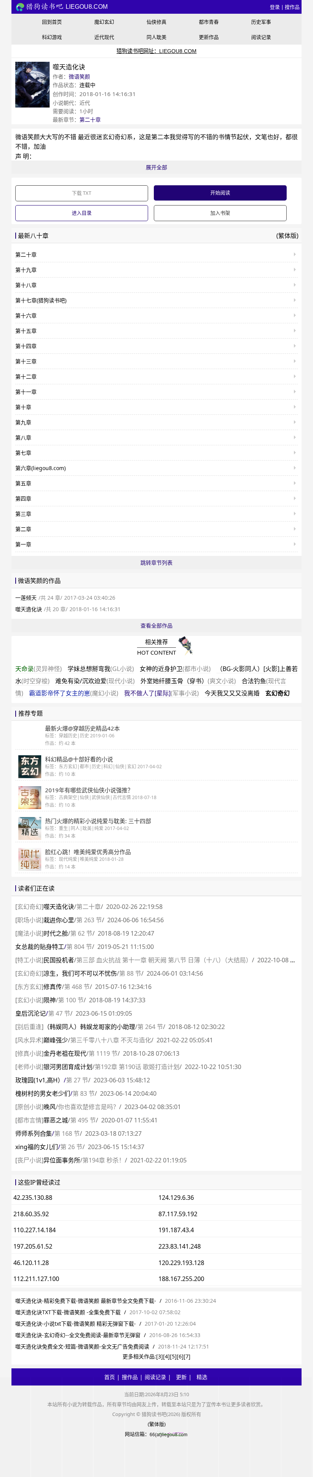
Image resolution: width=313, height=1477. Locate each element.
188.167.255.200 (181, 1279)
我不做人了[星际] (161, 693)
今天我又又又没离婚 (232, 693)
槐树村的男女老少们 (42, 1093)
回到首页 (52, 21)
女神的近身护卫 (175, 669)
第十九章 (26, 269)
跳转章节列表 (156, 562)
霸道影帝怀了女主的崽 (73, 693)
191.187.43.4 (176, 1230)
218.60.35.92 (31, 1214)
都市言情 (29, 1120)
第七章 (23, 452)
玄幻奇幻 (277, 693)
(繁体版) (287, 235)
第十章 (23, 407)
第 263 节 (89, 920)
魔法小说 (29, 933)
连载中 (87, 84)
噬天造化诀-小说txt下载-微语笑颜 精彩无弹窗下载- (75, 1323)
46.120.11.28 (31, 1263)
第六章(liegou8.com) (40, 468)
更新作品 (209, 37)
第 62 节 (81, 933)
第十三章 (26, 361)
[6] (180, 1356)
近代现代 (104, 37)
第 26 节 (71, 1147)
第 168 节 (67, 1133)
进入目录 (82, 212)
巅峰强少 (56, 1040)
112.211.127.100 (36, 1279)
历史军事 (261, 21)
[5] (173, 1356)
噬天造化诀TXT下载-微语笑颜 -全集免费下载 (68, 1312)
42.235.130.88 (32, 1197)
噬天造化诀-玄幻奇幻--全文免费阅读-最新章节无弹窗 (77, 1335)
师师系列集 (33, 1133)
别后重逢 (29, 1027)
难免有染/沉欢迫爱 (95, 681)
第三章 (23, 513)
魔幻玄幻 (104, 21)
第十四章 (26, 346)
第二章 (23, 529)
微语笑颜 (79, 76)
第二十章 (90, 119)
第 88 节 (130, 973)
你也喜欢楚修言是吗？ (88, 1107)
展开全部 (156, 167)
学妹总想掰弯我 (101, 669)
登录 (275, 6)
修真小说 (29, 1053)
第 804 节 (79, 946)
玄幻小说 (29, 1000)
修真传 (53, 987)
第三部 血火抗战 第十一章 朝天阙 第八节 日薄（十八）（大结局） (164, 960)
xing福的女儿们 (36, 1147)
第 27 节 (77, 1080)
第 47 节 (59, 1013)
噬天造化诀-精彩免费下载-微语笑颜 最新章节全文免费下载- (85, 1300)
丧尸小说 (29, 1160)
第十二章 (26, 376)
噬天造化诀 (28, 609)
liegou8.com (86, 6)
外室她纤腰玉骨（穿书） (188, 681)
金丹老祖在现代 (65, 1053)
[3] (159, 1356)
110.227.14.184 (34, 1230)
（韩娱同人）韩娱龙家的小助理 (89, 1027)
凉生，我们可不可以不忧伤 (80, 973)
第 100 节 (71, 1000)
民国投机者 (59, 960)
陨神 (50, 1000)
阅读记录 (261, 37)
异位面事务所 (62, 1160)
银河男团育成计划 (68, 1067)
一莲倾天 (26, 597)
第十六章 (26, 315)
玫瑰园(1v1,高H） (39, 1080)
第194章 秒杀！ (103, 1160)
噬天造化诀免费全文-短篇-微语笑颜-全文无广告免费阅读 (82, 1346)
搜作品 (292, 6)
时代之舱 (56, 933)
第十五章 (26, 330)
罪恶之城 (56, 1120)
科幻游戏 (52, 37)
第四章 (23, 498)
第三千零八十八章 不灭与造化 (110, 1040)
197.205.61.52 (32, 1246)
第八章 (23, 437)
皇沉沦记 (30, 1013)
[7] (187, 1356)
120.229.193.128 (181, 1263)
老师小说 (29, 1067)
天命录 (38, 669)
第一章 (23, 544)
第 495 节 (83, 1120)
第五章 (23, 483)
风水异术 (29, 1040)
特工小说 (29, 960)
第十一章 (26, 391)
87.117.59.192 (177, 1214)
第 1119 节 (103, 1053)
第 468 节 (77, 987)
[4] (166, 1356)
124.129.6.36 (176, 1197)
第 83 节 (84, 1093)
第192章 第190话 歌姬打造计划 (137, 1067)
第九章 (23, 422)
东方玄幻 (29, 987)
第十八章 (26, 285)
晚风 (50, 1107)
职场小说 (29, 920)
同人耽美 (156, 37)
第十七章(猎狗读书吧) (40, 300)
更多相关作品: (139, 1356)
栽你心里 (59, 920)
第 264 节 (150, 1027)
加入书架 (220, 212)
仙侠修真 (156, 21)
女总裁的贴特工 (39, 946)
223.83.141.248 (179, 1246)
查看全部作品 (156, 625)
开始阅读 (220, 192)
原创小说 (29, 1107)
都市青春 (209, 21)
